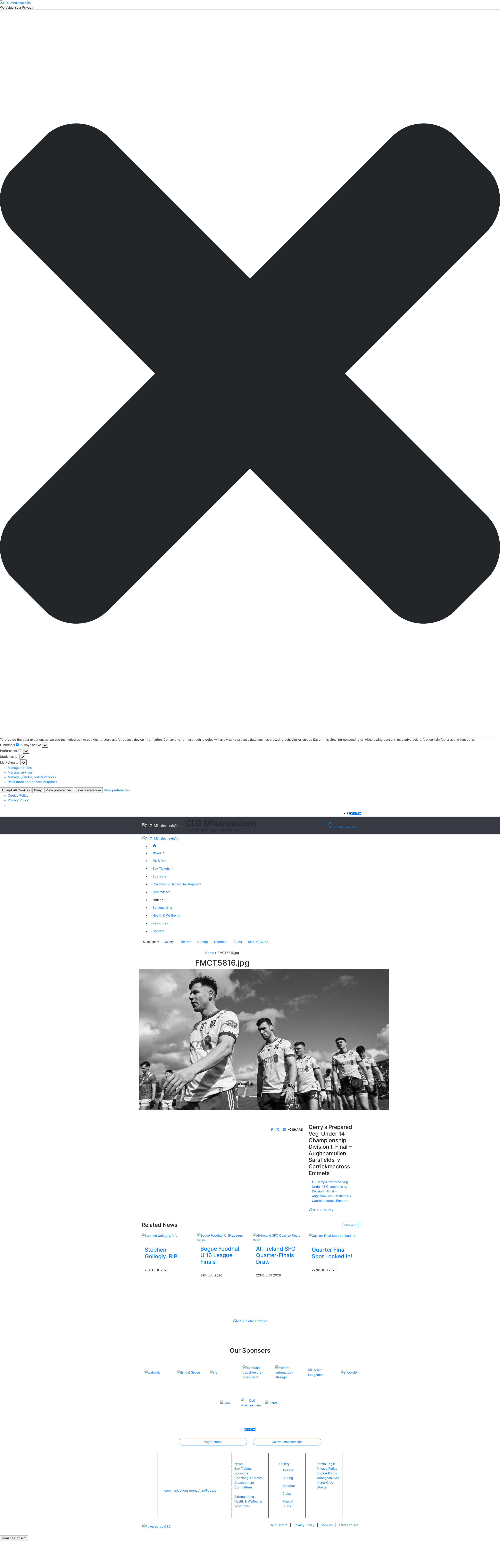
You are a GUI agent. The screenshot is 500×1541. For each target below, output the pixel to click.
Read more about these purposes (32, 782)
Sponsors (159, 876)
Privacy (304, 1525)
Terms (348, 1525)
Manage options (20, 768)
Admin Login (325, 1464)
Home (209, 953)
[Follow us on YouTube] (360, 813)
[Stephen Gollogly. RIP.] (159, 1235)
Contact (158, 931)
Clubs (237, 942)
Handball (220, 942)
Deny (38, 790)
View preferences (58, 790)
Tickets (185, 942)
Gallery (169, 942)
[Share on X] (278, 1129)
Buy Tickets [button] (162, 868)
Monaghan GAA (327, 1478)
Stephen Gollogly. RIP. (162, 1253)
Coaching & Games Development (177, 884)
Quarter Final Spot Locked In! (332, 1253)
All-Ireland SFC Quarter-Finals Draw (275, 1255)
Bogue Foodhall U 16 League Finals (220, 1255)
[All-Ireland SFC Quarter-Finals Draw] (278, 1237)
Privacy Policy (18, 800)
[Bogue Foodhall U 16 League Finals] (222, 1237)
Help (279, 1525)
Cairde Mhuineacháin (343, 827)
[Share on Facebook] (272, 1129)
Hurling (202, 942)
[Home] (253, 845)
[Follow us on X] (354, 813)
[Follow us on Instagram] (357, 813)
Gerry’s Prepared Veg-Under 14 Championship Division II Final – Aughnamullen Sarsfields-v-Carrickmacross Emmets (332, 1191)
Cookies (327, 1525)
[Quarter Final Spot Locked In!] (332, 1235)
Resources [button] (161, 923)
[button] (250, 373)
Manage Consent (14, 1538)
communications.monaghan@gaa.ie (190, 1490)
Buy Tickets (212, 1442)
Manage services (20, 772)
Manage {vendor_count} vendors (32, 777)
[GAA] (225, 1403)
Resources (242, 1506)
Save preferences (88, 790)
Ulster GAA (324, 1483)
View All (349, 1225)
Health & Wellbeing (166, 915)
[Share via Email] (285, 1129)
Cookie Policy (18, 795)
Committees (162, 892)
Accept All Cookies (16, 790)
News (238, 1464)
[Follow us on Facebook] (351, 813)
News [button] (157, 853)
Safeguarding (162, 907)
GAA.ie (321, 1487)
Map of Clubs (258, 942)
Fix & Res (159, 860)
